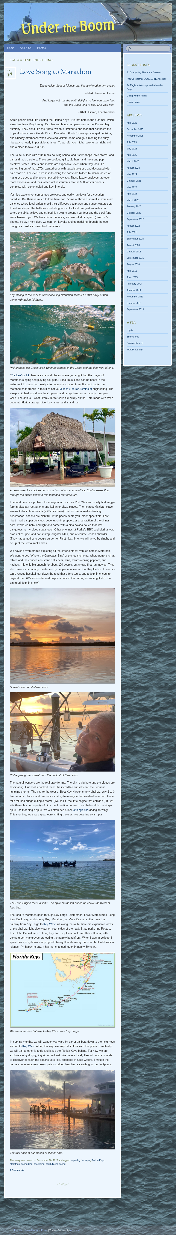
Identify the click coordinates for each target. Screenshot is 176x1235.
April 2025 (132, 155)
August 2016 (133, 264)
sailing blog (26, 1164)
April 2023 (132, 193)
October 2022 (134, 213)
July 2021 (132, 232)
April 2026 (132, 122)
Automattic (75, 1230)
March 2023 (133, 200)
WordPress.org (135, 349)
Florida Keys (98, 1160)
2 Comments (17, 1170)
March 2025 (133, 161)
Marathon (15, 1164)
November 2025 (135, 135)
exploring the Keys (80, 1160)
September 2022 (135, 219)
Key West (49, 924)
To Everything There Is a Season (144, 72)
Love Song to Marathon (55, 72)
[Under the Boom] (74, 22)
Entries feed (133, 336)
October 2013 (134, 303)
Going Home (133, 102)
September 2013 (135, 309)
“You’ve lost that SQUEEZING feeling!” (147, 79)
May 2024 (132, 174)
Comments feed (135, 343)
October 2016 (134, 251)
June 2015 (132, 277)
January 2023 (134, 206)
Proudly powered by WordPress (30, 1230)
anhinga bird (80, 810)
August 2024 (133, 167)
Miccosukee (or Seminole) (75, 388)
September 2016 (135, 258)
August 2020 (133, 245)
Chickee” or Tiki (20, 375)
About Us (26, 48)
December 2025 (135, 129)
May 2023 (132, 187)
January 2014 (134, 290)
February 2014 (134, 283)
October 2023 (134, 180)
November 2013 (135, 296)
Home (10, 48)
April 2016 (132, 270)
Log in (130, 330)
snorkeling (39, 1164)
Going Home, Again (137, 95)
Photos (41, 48)
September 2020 (135, 238)
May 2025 (132, 148)
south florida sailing (55, 1164)
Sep (10, 71)
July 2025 (132, 142)
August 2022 (133, 225)
